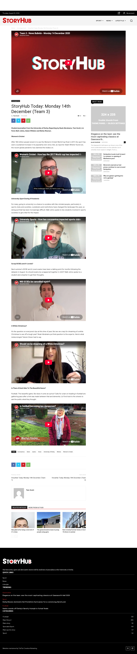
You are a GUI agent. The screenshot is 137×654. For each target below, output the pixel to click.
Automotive (7, 593)
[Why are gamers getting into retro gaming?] (96, 178)
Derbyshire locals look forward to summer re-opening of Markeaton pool (114, 156)
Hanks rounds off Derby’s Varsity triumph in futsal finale (25, 609)
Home (13, 28)
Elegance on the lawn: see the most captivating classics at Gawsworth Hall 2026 (36, 595)
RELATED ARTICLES (19, 507)
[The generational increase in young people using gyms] (48, 520)
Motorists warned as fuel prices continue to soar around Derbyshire (114, 167)
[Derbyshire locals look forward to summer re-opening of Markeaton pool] (96, 157)
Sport (5, 599)
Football (5, 606)
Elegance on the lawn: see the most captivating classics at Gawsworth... (105, 137)
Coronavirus (21, 452)
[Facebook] (13, 120)
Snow (39, 452)
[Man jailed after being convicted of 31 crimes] (23, 520)
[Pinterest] (23, 120)
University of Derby (49, 452)
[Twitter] (18, 120)
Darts (28, 452)
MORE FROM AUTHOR (36, 507)
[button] (131, 21)
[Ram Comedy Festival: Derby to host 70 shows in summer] (74, 520)
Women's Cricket (68, 452)
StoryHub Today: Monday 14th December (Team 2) (69, 479)
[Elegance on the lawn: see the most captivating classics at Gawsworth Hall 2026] (108, 118)
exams (34, 452)
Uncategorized (21, 28)
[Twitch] (132, 648)
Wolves (59, 452)
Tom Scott (16, 116)
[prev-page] (12, 536)
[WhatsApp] (28, 120)
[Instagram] (128, 648)
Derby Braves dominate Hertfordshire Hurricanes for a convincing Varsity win (34, 602)
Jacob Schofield (95, 142)
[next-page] (16, 536)
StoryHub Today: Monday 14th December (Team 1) (28, 479)
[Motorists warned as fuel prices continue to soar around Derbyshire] (96, 167)
